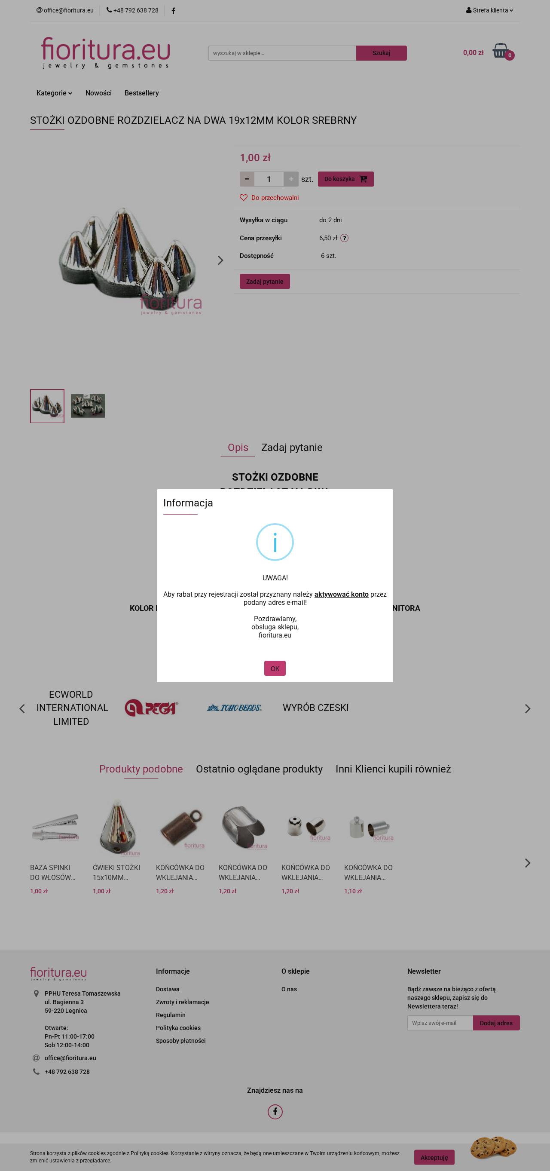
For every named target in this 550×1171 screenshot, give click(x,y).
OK (275, 668)
